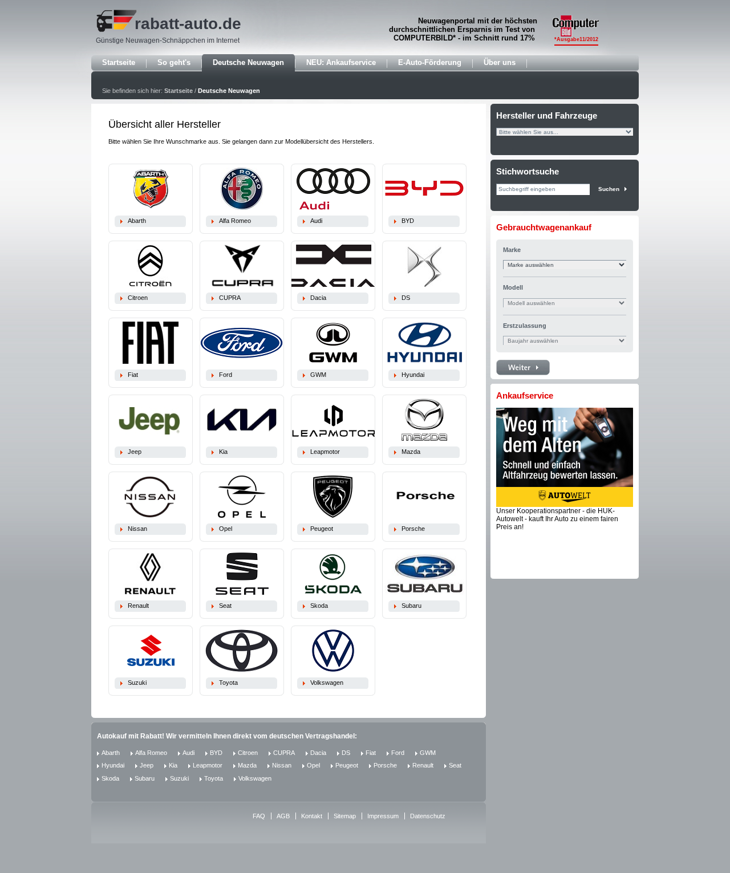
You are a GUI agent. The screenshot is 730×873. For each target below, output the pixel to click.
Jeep (134, 451)
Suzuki (137, 682)
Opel (225, 528)
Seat (225, 605)
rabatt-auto (176, 24)
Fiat (133, 374)
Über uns (500, 62)
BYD (408, 220)
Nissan (137, 528)
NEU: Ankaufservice (341, 62)
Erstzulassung (524, 325)
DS (406, 297)
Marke (512, 249)
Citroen (138, 297)
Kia (223, 451)
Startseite (118, 62)
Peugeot (321, 528)
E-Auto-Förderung (429, 62)
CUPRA (230, 297)
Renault (138, 605)
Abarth (137, 220)
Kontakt (311, 816)
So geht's (173, 62)
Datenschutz (427, 816)
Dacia (318, 297)
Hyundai (413, 374)
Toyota (228, 682)
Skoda (319, 605)
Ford (225, 374)
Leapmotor (325, 451)
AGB (283, 816)
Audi (316, 220)
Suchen (608, 189)
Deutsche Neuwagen (248, 62)
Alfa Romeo (235, 220)
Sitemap (345, 816)
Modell (513, 287)
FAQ (259, 816)
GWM (318, 374)
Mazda (411, 451)
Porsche (413, 528)
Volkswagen (326, 682)
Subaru (411, 605)
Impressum (383, 816)
